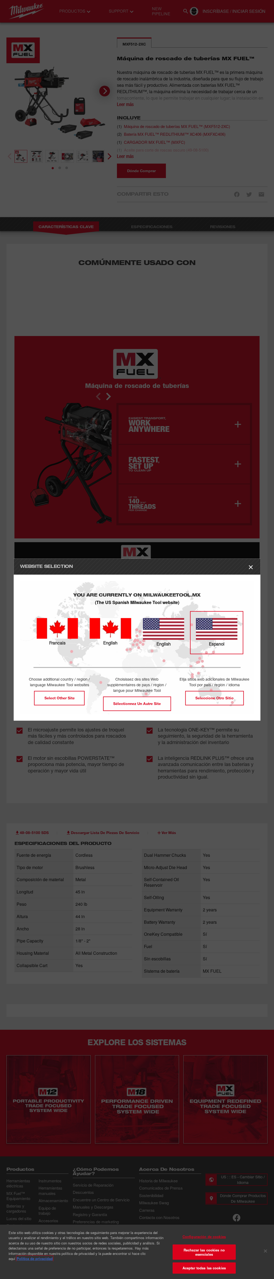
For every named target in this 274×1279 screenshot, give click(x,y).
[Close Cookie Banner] (265, 1251)
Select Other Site (59, 698)
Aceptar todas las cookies (204, 1267)
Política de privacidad (35, 1258)
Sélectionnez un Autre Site (137, 703)
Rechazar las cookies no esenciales (204, 1252)
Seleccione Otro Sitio (214, 698)
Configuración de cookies (204, 1236)
